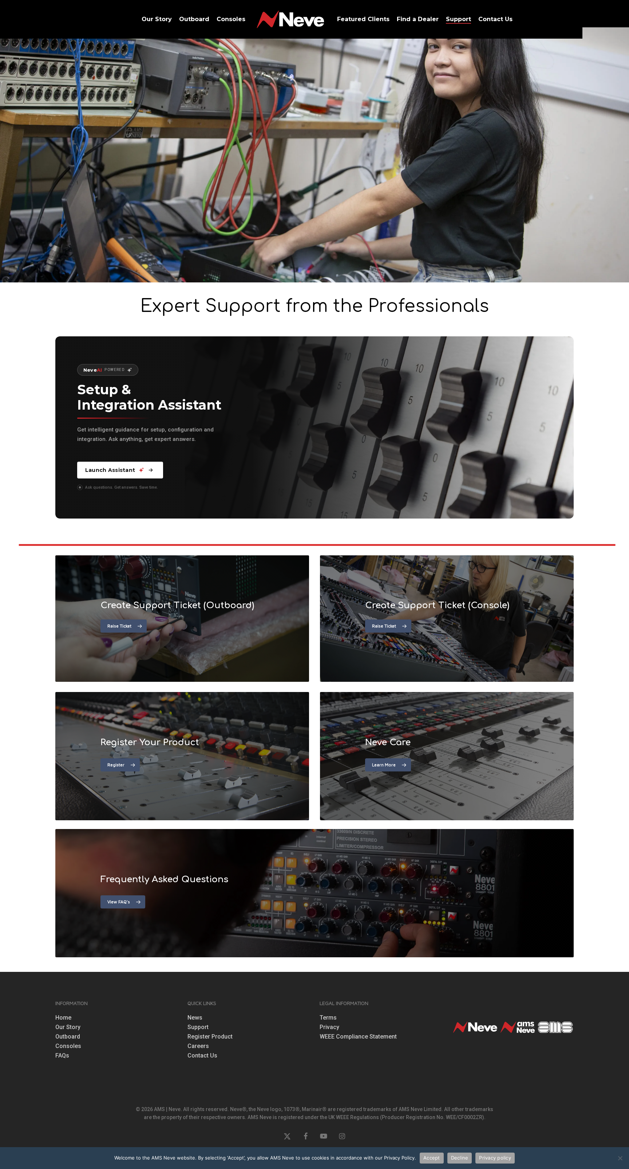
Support (198, 1027)
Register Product (210, 1036)
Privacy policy (495, 1158)
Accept (431, 1158)
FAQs (62, 1055)
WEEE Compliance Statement (358, 1036)
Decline (459, 1158)
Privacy (329, 1027)
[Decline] (620, 1158)
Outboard (67, 1036)
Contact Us (202, 1055)
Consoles (68, 1046)
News (194, 1017)
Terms (328, 1017)
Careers (198, 1046)
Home (63, 1017)
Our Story (67, 1027)
